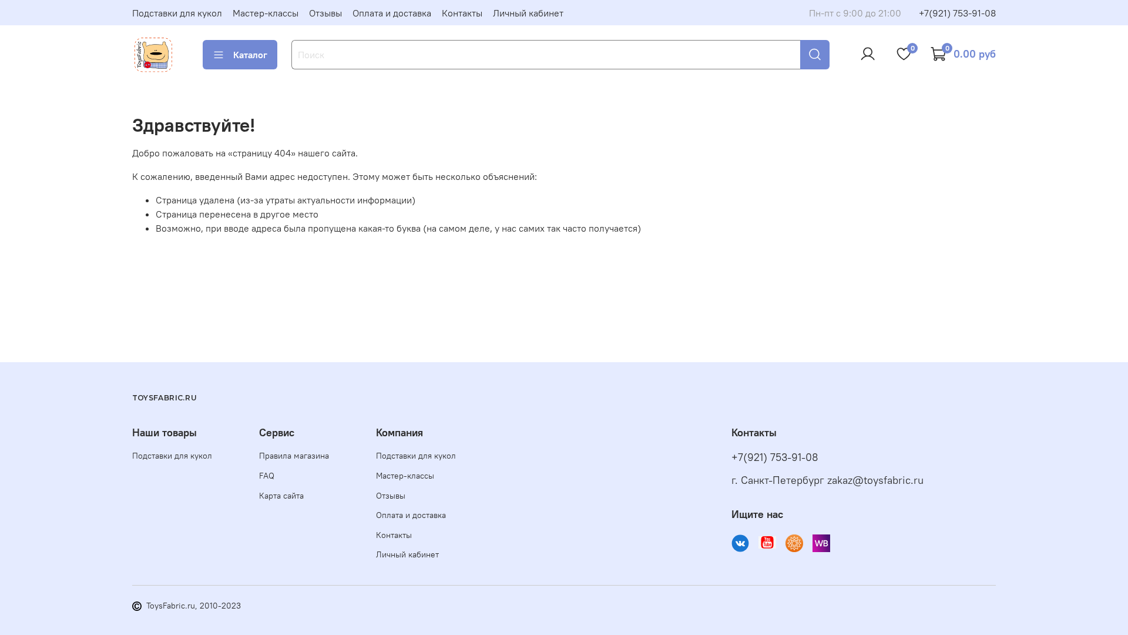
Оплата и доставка (391, 13)
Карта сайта (281, 495)
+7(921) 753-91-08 (957, 13)
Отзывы (325, 13)
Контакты (462, 13)
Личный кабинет (528, 13)
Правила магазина (294, 455)
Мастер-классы (265, 13)
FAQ (266, 475)
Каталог (250, 55)
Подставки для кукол (177, 13)
